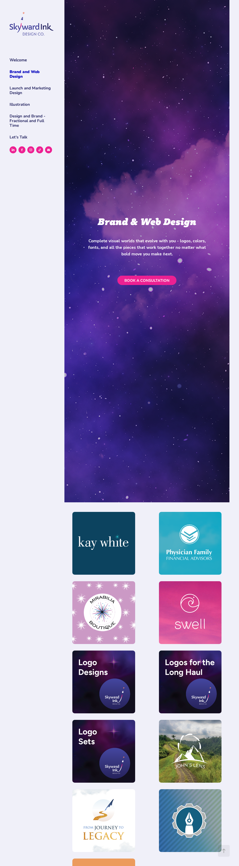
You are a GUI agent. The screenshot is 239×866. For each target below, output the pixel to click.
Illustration (20, 104)
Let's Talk (18, 137)
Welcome (18, 60)
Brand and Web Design (25, 74)
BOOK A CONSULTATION (146, 280)
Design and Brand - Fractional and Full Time (27, 120)
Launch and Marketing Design (30, 90)
